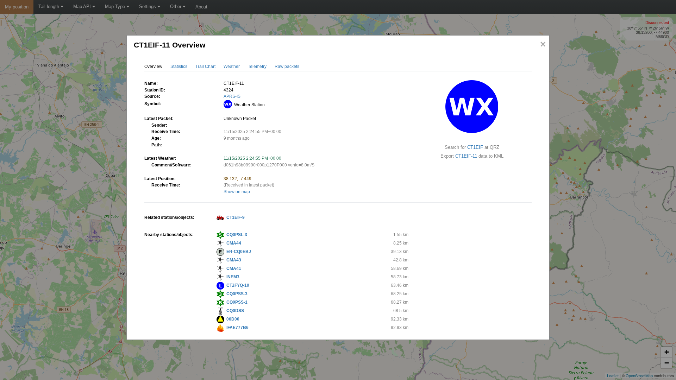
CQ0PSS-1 (237, 302)
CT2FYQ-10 (237, 285)
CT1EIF (475, 147)
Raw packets (287, 66)
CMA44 (233, 243)
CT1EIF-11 (466, 156)
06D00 (232, 319)
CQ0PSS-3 (237, 293)
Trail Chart (205, 66)
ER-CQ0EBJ (238, 251)
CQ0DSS (235, 310)
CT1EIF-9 (235, 217)
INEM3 (232, 276)
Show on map (237, 191)
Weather (232, 66)
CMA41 (233, 268)
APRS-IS (232, 96)
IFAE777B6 (237, 327)
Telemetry (257, 66)
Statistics (178, 66)
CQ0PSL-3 (236, 234)
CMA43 (233, 260)
